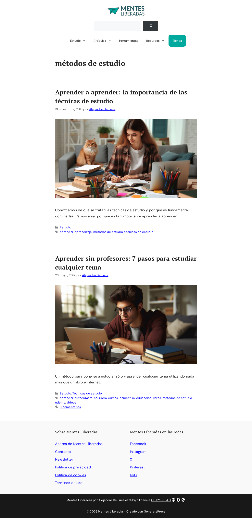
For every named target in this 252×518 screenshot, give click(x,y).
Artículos (100, 41)
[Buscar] (150, 26)
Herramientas (128, 41)
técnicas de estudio (138, 232)
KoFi (133, 475)
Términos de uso (68, 482)
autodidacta (83, 398)
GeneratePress (154, 511)
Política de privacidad (73, 467)
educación (144, 398)
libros (157, 398)
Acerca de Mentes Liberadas (79, 443)
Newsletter (64, 459)
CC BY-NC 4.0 (161, 500)
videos (71, 402)
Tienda (177, 41)
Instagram (138, 451)
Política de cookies (70, 475)
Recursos (153, 41)
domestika (127, 398)
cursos (113, 398)
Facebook (138, 443)
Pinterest (137, 467)
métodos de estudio (108, 232)
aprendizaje (83, 232)
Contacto (63, 451)
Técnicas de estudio (87, 393)
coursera (100, 398)
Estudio (75, 41)
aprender (66, 232)
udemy (60, 402)
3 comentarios (70, 407)
